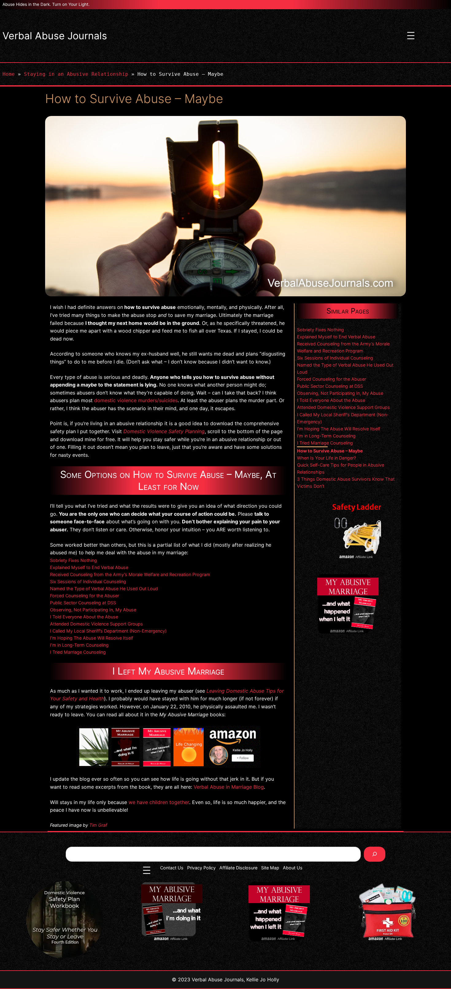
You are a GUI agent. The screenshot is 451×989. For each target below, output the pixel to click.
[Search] (375, 854)
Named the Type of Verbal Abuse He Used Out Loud (104, 588)
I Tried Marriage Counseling (78, 652)
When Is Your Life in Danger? (326, 457)
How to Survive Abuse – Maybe (330, 450)
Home (8, 74)
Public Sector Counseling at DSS (83, 602)
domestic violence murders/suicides (136, 400)
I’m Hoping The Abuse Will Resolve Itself (91, 638)
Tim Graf (98, 825)
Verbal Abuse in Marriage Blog (229, 787)
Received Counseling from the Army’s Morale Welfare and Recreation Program (130, 574)
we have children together (159, 802)
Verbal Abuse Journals (54, 36)
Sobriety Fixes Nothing (73, 560)
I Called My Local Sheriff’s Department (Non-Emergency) (108, 630)
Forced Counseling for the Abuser (84, 595)
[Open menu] (411, 35)
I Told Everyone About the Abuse (84, 616)
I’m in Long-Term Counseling (79, 645)
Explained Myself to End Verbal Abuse (89, 567)
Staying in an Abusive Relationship (76, 74)
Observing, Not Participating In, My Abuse (93, 609)
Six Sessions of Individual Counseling (88, 581)
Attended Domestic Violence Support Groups (96, 623)
